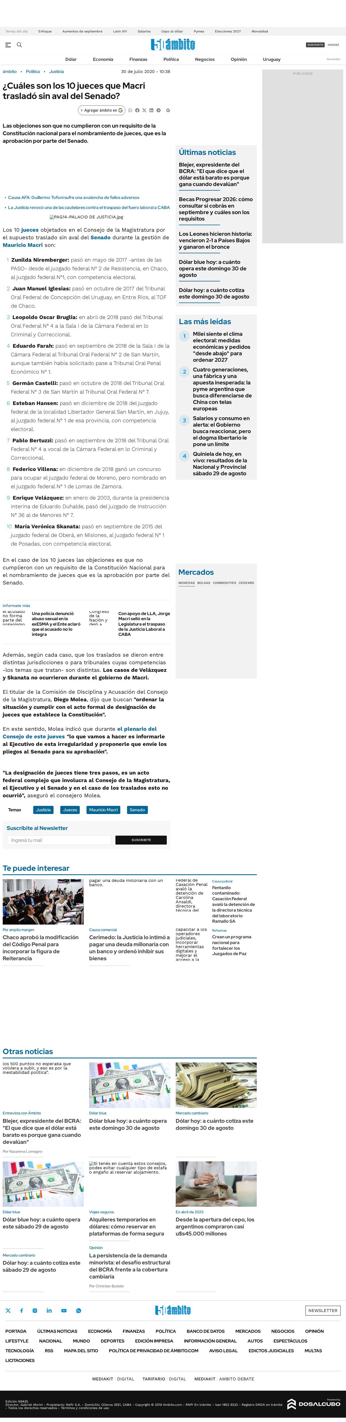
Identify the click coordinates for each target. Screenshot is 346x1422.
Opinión (239, 59)
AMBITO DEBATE (224, 1378)
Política (171, 59)
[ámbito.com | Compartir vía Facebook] (137, 109)
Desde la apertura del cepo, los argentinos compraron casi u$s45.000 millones (215, 1226)
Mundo (81, 1341)
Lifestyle (16, 1341)
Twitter (8, 1310)
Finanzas (138, 59)
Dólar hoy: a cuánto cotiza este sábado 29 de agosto (42, 1266)
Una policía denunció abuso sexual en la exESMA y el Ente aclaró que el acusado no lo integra (56, 624)
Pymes (199, 31)
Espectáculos (290, 1341)
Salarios (144, 31)
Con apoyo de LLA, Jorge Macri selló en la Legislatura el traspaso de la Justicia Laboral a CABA (144, 624)
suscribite (315, 44)
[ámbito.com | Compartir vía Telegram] (158, 109)
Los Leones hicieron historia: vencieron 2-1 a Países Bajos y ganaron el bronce (215, 240)
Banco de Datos (206, 1331)
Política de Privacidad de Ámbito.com (153, 1351)
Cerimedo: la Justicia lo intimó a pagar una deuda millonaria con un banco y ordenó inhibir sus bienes (129, 948)
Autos (255, 1341)
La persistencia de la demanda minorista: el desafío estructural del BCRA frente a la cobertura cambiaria (129, 1266)
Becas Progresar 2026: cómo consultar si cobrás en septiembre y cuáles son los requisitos (216, 209)
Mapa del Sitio (81, 1351)
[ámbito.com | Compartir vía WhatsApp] (130, 109)
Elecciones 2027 (228, 31)
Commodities (224, 583)
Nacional (50, 1341)
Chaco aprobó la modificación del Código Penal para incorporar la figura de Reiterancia (41, 948)
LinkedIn (49, 1310)
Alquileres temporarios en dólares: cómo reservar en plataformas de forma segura (126, 1226)
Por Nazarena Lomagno (22, 1151)
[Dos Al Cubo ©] (314, 1404)
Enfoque (45, 31)
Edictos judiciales (271, 1351)
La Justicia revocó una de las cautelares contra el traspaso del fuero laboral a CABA (89, 207)
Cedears (246, 583)
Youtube (63, 1311)
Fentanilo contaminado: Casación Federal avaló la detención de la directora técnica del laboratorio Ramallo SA (233, 904)
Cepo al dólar (172, 31)
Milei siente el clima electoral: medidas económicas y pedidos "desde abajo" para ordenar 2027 (221, 346)
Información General (210, 1341)
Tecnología (19, 1351)
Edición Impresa (154, 1341)
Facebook (21, 1310)
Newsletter (334, 59)
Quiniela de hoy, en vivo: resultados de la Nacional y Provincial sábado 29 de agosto (220, 463)
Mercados (248, 1331)
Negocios (205, 59)
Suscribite (141, 840)
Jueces (70, 810)
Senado (101, 237)
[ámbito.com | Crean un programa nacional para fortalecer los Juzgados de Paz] (192, 944)
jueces (30, 230)
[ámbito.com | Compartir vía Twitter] (144, 109)
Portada (15, 1331)
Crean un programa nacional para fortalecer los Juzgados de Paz (231, 945)
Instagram (34, 1310)
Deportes (112, 1341)
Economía (103, 59)
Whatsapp (78, 1310)
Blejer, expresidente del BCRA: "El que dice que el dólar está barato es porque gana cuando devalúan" (214, 174)
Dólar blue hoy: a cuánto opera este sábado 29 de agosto (41, 1223)
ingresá (333, 44)
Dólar (71, 59)
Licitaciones (20, 1360)
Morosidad (260, 31)
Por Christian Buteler (106, 1286)
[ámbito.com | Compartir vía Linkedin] (151, 109)
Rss (49, 1351)
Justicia (56, 71)
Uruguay (272, 59)
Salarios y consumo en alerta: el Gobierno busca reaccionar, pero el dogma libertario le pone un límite (222, 431)
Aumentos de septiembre (82, 31)
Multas (313, 1351)
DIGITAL (113, 1378)
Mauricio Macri (23, 245)
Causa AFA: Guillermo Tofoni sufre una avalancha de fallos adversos (73, 197)
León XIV (120, 31)
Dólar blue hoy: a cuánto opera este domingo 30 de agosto (213, 268)
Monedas (186, 583)
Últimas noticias (57, 1331)
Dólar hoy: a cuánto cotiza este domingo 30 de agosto (214, 293)
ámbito (10, 71)
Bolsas (203, 583)
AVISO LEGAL (223, 1351)
